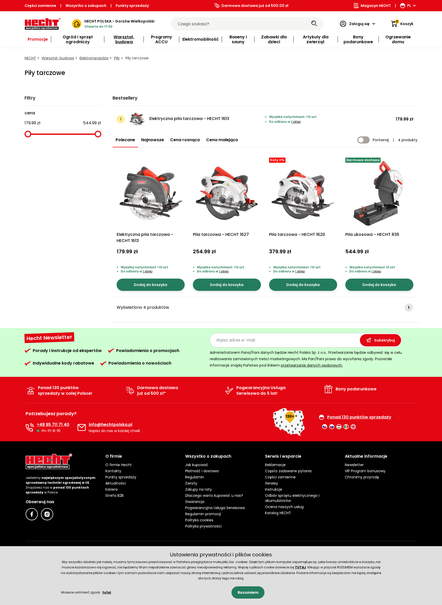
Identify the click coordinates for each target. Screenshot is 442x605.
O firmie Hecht (118, 464)
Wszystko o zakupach (85, 5)
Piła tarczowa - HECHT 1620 (297, 234)
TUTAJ (300, 567)
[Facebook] (32, 514)
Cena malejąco (222, 140)
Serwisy (271, 483)
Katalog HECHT (278, 512)
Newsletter (354, 464)
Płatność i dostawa (202, 471)
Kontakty (113, 471)
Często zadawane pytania (288, 471)
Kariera (111, 489)
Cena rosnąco (185, 140)
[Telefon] (30, 427)
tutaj (106, 592)
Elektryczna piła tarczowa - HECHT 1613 (189, 119)
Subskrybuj (384, 340)
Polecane (125, 140)
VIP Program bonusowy (365, 471)
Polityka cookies (199, 520)
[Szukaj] (314, 23)
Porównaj (381, 139)
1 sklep (296, 121)
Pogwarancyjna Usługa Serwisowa (215, 507)
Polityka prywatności (203, 526)
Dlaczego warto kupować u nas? (214, 495)
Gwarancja (194, 501)
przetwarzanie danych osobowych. (312, 365)
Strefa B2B (114, 495)
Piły (117, 58)
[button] (141, 456)
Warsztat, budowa (58, 58)
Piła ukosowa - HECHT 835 (372, 234)
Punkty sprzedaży (132, 5)
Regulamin (194, 477)
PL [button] (409, 5)
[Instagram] (47, 514)
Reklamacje (275, 464)
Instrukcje (273, 489)
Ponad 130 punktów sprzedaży (359, 417)
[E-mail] (82, 427)
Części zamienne (40, 5)
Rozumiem (248, 592)
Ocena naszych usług (284, 506)
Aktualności (115, 483)
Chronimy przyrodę (362, 477)
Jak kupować (196, 464)
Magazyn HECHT (376, 5)
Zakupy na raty (198, 489)
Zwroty (191, 483)
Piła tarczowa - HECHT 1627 (221, 234)
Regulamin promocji (203, 513)
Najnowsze (152, 140)
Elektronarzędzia (94, 58)
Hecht (30, 58)
